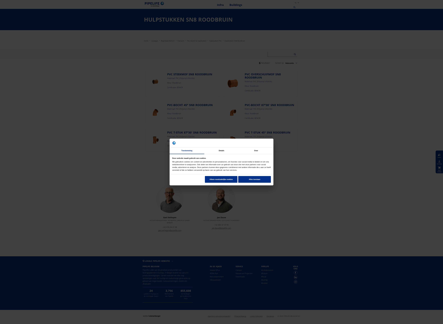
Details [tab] (221, 151)
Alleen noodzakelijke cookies (221, 179)
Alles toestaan (254, 179)
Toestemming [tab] (186, 151)
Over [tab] (256, 151)
